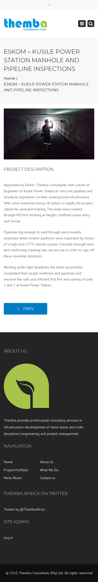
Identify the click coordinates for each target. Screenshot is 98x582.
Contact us (47, 478)
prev (27, 308)
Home (9, 78)
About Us (47, 462)
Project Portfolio (16, 470)
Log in (8, 537)
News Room (13, 478)
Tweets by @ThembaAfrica (24, 509)
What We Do (49, 470)
